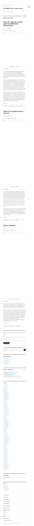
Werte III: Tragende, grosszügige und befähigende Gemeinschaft (13, 24)
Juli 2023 (5, 429)
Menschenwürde (5, 326)
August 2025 (6, 399)
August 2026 (6, 385)
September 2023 (6, 426)
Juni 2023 (5, 430)
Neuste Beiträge (5, 495)
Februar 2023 (6, 435)
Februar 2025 (6, 407)
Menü (29, 6)
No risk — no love (6, 363)
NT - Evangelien (15, 219)
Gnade (11, 106)
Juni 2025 (5, 402)
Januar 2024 (6, 421)
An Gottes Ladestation (7, 359)
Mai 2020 (5, 452)
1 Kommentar (24, 106)
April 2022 (5, 447)
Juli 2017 (5, 469)
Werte (20, 106)
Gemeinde (4, 106)
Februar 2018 (6, 460)
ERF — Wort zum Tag (6, 505)
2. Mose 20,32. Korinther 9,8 (7, 28)
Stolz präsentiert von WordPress (16, 523)
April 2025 (5, 404)
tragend (18, 106)
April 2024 (5, 418)
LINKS (4, 514)
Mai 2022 (5, 446)
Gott (4, 220)
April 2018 (5, 458)
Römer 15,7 (5, 228)
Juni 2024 (5, 415)
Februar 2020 (6, 455)
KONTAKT (5, 516)
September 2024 (6, 413)
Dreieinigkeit (22, 219)
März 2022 (5, 448)
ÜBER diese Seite (6, 518)
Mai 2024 (5, 416)
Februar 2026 (6, 392)
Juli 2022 (5, 443)
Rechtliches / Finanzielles (7, 520)
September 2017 (6, 466)
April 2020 (5, 453)
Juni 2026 (5, 387)
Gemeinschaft (8, 106)
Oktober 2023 (6, 425)
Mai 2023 (5, 431)
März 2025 (5, 405)
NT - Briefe (14, 105)
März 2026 (5, 391)
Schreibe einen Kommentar (14, 220)
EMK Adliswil (14, 30)
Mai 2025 (5, 403)
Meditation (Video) (6, 507)
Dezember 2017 (6, 463)
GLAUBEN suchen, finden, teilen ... (13, 8)
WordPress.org (6, 489)
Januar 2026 (6, 393)
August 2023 (6, 427)
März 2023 (5, 433)
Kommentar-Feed (6, 488)
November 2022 (6, 438)
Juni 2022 (5, 444)
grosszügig (13, 106)
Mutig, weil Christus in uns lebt (8, 358)
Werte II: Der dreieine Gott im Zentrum (13, 112)
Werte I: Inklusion (9, 225)
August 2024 (6, 414)
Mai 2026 (5, 388)
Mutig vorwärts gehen (7, 361)
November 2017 (6, 464)
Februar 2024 (6, 420)
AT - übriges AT (10, 105)
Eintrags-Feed (6, 487)
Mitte (5, 220)
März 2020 (5, 454)
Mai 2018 (5, 457)
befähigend (21, 105)
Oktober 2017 (6, 465)
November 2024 (6, 410)
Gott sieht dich (6, 362)
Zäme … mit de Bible (6, 501)
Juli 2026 (5, 386)
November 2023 (6, 424)
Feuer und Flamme (6, 499)
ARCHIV (4, 512)
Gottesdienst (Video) (6, 509)
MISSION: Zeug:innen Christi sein (15, 375)
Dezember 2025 (6, 394)
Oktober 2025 (6, 397)
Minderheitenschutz (10, 326)
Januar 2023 (6, 436)
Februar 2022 (6, 449)
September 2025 (6, 398)
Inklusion (22, 325)
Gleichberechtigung (18, 325)
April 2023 (5, 432)
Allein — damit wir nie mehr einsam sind (13, 371)
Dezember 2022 (6, 437)
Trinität (7, 220)
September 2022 (6, 441)
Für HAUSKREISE (6, 503)
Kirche (16, 106)
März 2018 (5, 459)
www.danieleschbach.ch (6, 319)
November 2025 (6, 396)
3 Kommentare (17, 326)
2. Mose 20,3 (5, 115)
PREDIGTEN (17, 105)
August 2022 (6, 442)
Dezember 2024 (6, 409)
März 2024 (5, 419)
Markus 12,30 (9, 115)
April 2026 (5, 390)
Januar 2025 (6, 408)
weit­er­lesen (5, 103)
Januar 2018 (6, 461)
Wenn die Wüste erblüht (13, 373)
